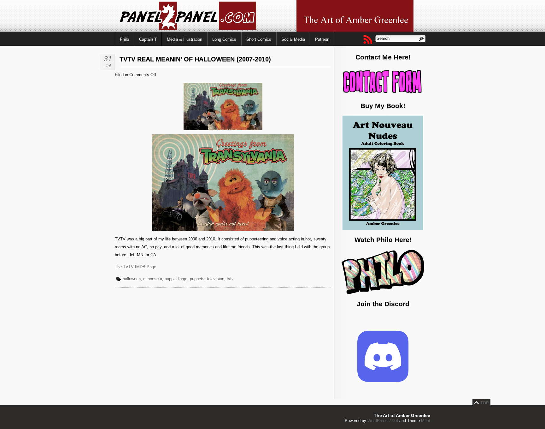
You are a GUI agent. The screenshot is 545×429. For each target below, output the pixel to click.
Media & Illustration (184, 39)
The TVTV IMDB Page (135, 266)
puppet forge (176, 278)
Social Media (293, 39)
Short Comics (258, 39)
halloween (132, 278)
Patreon (322, 39)
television (215, 278)
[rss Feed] (367, 39)
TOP (484, 403)
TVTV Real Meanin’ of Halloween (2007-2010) (195, 59)
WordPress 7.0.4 (382, 420)
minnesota (152, 278)
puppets (197, 278)
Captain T (148, 39)
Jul (108, 65)
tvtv (230, 278)
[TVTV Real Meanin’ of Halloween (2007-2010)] (223, 128)
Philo (124, 39)
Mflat (425, 420)
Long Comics (224, 39)
